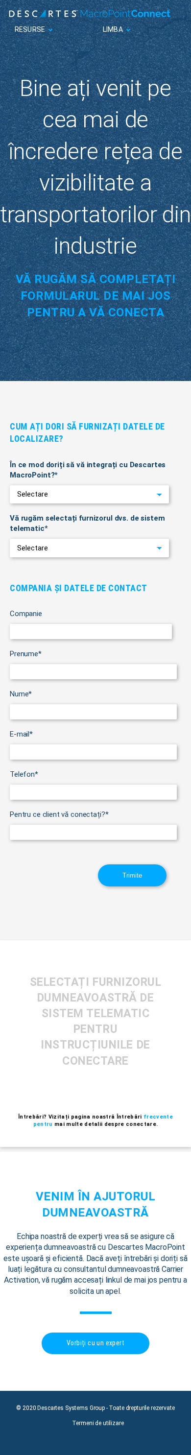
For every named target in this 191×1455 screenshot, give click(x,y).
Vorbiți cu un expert (95, 1343)
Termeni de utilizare (97, 1423)
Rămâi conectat (152, 51)
